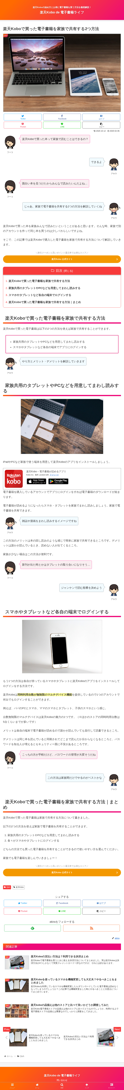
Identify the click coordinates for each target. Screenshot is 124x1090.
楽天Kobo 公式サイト (62, 259)
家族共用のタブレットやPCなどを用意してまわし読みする (44, 288)
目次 (59, 270)
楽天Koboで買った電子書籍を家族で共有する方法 (39, 280)
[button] (114, 576)
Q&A (8, 887)
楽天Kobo (20, 887)
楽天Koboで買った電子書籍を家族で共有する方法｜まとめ (45, 302)
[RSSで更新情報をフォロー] (91, 928)
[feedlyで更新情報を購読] (32, 928)
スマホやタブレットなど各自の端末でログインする (40, 295)
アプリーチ (54, 475)
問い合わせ (62, 1080)
